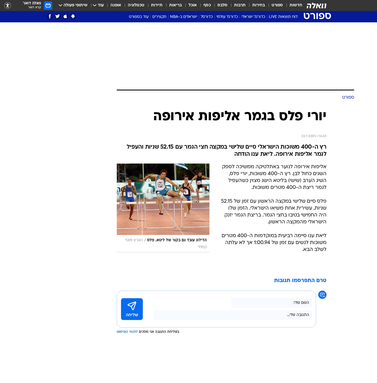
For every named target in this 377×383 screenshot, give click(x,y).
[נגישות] (7, 5)
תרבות (240, 5)
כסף (207, 5)
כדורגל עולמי (227, 17)
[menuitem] (292, 5)
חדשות (296, 5)
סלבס (222, 5)
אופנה (115, 5)
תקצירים (159, 17)
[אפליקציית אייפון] (65, 16)
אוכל (193, 5)
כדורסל (207, 17)
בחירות (258, 5)
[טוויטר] (57, 16)
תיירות (157, 5)
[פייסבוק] (49, 16)
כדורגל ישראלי (253, 17)
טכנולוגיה (136, 5)
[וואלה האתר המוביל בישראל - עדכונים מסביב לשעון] (316, 5)
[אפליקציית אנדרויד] (73, 16)
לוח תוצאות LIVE (283, 17)
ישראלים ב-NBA (183, 17)
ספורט (277, 5)
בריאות (175, 5)
